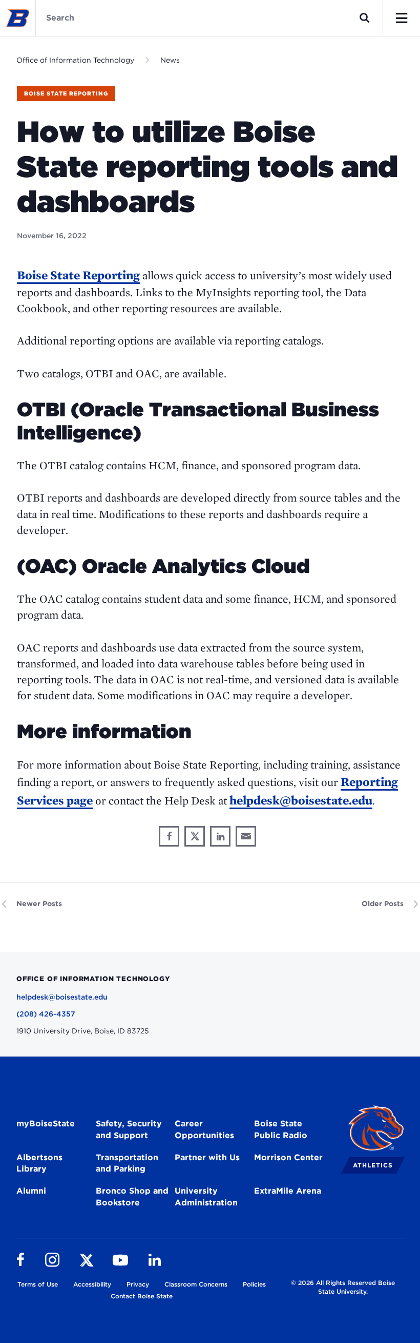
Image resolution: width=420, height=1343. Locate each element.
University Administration (206, 1196)
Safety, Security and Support (129, 1129)
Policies (254, 1284)
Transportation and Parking (127, 1163)
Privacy (138, 1284)
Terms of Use (37, 1284)
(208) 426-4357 (45, 1014)
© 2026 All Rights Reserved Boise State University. (343, 1287)
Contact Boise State (142, 1296)
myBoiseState (45, 1123)
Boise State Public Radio (280, 1129)
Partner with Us (207, 1157)
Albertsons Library (39, 1163)
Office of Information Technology (75, 60)
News (170, 60)
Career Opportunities (204, 1129)
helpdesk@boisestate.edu (300, 800)
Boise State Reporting (66, 93)
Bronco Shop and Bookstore (132, 1196)
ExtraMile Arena (287, 1191)
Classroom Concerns (195, 1284)
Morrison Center (288, 1157)
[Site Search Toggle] (365, 18)
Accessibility (92, 1284)
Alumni (31, 1191)
